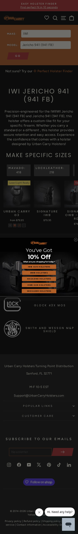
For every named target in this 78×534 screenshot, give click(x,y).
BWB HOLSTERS (39, 273)
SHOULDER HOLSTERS (39, 291)
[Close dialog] (75, 239)
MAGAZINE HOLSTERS (39, 279)
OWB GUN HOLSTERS (38, 285)
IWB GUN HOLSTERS (39, 267)
